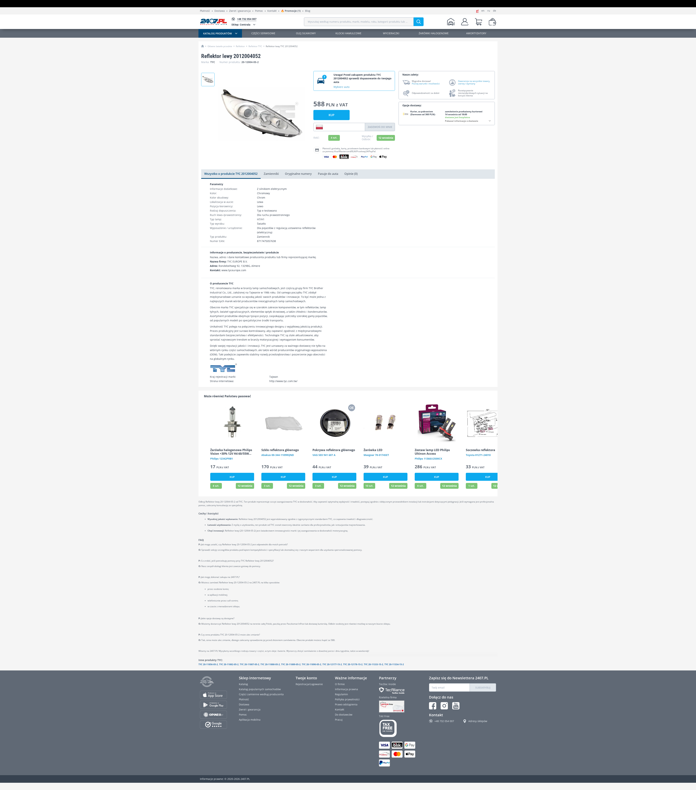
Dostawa (219, 10)
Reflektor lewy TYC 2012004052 (282, 46)
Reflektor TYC (255, 46)
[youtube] (455, 705)
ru (488, 10)
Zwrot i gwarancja (240, 10)
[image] (232, 423)
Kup (331, 115)
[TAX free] (398, 728)
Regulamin (341, 694)
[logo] (213, 21)
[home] (202, 46)
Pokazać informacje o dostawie (461, 120)
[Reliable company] (398, 706)
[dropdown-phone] (319, 127)
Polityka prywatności (347, 699)
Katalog (243, 684)
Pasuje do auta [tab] (328, 174)
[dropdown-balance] (492, 21)
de (494, 10)
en (482, 10)
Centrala (240, 24)
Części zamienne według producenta (261, 694)
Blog (307, 10)
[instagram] (444, 705)
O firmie (340, 684)
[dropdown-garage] (450, 21)
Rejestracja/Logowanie (309, 684)
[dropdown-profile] (464, 21)
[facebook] (432, 705)
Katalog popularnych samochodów (260, 689)
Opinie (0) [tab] (351, 174)
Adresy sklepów (477, 721)
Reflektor (240, 46)
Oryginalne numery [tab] (298, 174)
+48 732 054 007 (444, 721)
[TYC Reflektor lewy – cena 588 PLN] (208, 79)
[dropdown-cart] (478, 21)
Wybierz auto (341, 87)
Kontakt (272, 10)
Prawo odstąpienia (346, 704)
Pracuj (339, 719)
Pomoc (259, 10)
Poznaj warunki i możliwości (426, 83)
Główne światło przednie (220, 46)
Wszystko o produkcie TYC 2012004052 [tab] (231, 174)
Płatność (205, 10)
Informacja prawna (346, 689)
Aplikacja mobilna (249, 719)
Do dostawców (343, 714)
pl (477, 10)
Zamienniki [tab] (271, 174)
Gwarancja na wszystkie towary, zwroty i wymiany (474, 82)
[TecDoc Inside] (398, 690)
